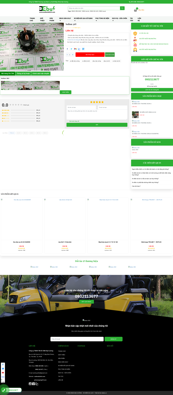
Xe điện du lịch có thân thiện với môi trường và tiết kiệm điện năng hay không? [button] (151, 174)
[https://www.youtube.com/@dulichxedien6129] (30, 383)
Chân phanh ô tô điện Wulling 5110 (151, 242)
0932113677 (152, 79)
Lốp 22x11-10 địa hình (21, 242)
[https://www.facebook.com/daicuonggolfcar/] (34, 383)
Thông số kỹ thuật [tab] (23, 73)
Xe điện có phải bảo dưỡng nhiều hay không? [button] (145, 182)
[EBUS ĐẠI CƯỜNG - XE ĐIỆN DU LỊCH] (47, 10)
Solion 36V (135, 149)
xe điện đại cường (74, 61)
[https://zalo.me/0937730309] (37, 383)
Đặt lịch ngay (86, 301)
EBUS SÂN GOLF (76, 11)
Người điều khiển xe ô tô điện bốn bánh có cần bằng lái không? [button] (150, 169)
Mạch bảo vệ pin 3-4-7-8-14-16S (64, 242)
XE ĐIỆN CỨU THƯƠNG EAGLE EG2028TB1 (145, 133)
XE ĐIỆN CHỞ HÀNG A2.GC (148, 112)
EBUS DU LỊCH (94, 11)
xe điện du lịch (86, 61)
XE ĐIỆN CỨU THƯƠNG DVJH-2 (141, 103)
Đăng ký (113, 339)
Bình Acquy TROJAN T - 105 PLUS (108, 242)
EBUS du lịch (85, 11)
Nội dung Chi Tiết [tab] (7, 73)
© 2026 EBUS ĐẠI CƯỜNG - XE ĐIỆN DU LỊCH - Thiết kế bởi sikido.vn (86, 393)
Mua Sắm (141, 10)
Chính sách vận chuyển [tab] (41, 73)
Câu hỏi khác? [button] (136, 186)
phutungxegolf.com (40, 380)
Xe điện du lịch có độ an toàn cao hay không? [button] (145, 178)
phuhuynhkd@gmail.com (40, 373)
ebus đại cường (97, 61)
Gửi (97, 124)
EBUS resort (102, 11)
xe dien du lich (116, 61)
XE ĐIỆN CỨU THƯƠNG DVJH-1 (141, 123)
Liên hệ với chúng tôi (74, 40)
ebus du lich (107, 61)
